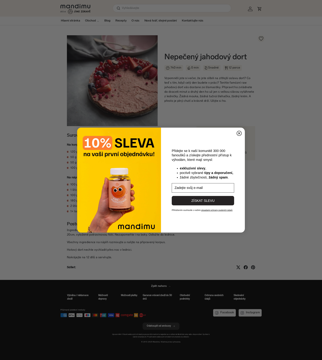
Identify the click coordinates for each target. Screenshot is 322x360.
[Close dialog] (239, 133)
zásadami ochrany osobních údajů (216, 210)
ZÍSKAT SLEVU (202, 201)
